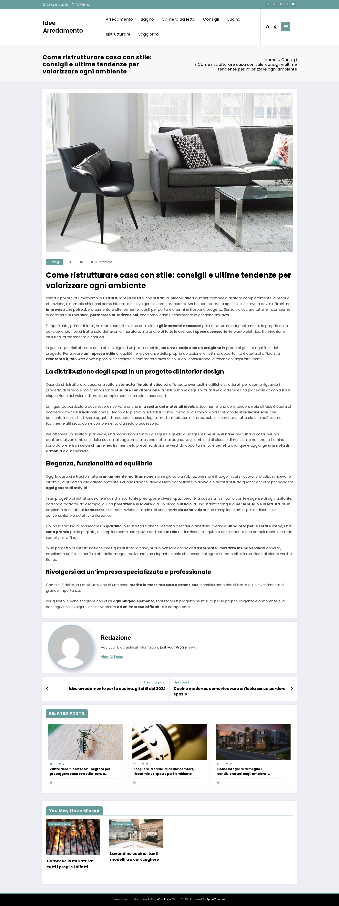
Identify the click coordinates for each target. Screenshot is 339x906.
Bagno (147, 19)
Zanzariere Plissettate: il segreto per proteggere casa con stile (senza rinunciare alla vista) (80, 771)
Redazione (116, 637)
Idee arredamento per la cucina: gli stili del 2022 (117, 688)
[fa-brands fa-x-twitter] (274, 4)
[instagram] (287, 4)
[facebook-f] (268, 4)
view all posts (112, 657)
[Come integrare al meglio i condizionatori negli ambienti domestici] (253, 741)
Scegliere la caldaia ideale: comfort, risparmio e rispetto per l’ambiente (163, 771)
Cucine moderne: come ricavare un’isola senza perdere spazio (229, 691)
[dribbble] (280, 4)
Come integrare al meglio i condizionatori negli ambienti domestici (242, 771)
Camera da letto (178, 19)
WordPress (164, 899)
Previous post (154, 682)
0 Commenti (104, 262)
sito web (77, 358)
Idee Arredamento (63, 27)
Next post (181, 682)
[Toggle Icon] (285, 26)
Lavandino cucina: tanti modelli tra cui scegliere (134, 856)
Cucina (234, 19)
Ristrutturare (118, 34)
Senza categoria (59, 824)
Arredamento (119, 19)
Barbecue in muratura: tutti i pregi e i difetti (70, 864)
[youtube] (293, 4)
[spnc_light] (275, 26)
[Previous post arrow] (47, 689)
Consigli (211, 19)
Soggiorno (148, 34)
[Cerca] (267, 26)
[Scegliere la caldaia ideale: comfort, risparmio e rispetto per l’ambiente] (169, 741)
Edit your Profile (173, 647)
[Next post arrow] (292, 689)
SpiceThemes (216, 899)
